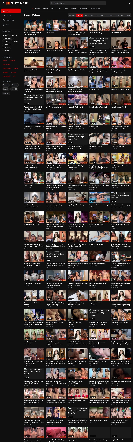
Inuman (37, 8)
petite (16, 68)
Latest (80, 15)
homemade (6, 76)
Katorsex (6, 93)
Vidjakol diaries (95, 8)
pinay (6, 35)
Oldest (127, 15)
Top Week (109, 15)
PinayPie (6, 85)
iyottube (7, 41)
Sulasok (5, 89)
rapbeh (16, 41)
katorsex (14, 35)
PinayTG (14, 89)
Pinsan (66, 8)
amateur (5, 72)
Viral (59, 8)
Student (45, 8)
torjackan (7, 47)
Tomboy (74, 8)
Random (72, 15)
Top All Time (89, 15)
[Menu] (3, 3)
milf (14, 76)
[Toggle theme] (129, 3)
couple (13, 72)
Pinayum (14, 85)
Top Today (99, 15)
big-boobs (6, 64)
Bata (52, 8)
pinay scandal (8, 38)
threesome (83, 8)
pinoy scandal (9, 44)
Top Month (119, 15)
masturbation (7, 68)
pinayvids (7, 50)
